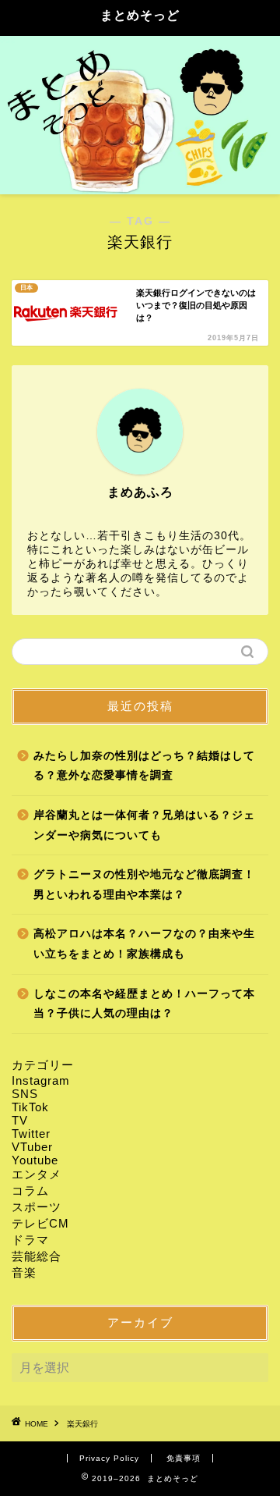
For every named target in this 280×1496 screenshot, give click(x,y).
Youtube (35, 1160)
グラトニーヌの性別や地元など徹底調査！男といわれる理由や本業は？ (144, 885)
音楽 (24, 1272)
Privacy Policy (109, 1458)
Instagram (41, 1080)
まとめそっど (140, 15)
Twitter (31, 1133)
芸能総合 (36, 1256)
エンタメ (36, 1174)
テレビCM (40, 1223)
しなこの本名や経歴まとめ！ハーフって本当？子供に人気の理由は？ (144, 1004)
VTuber (32, 1146)
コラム (30, 1190)
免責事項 (183, 1458)
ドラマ (30, 1239)
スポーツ (36, 1207)
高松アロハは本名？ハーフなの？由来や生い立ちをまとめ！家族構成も (144, 944)
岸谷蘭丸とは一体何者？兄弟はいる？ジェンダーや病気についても (144, 825)
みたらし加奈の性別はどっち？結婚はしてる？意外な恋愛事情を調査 (144, 766)
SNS (25, 1093)
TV (20, 1120)
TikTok (30, 1107)
